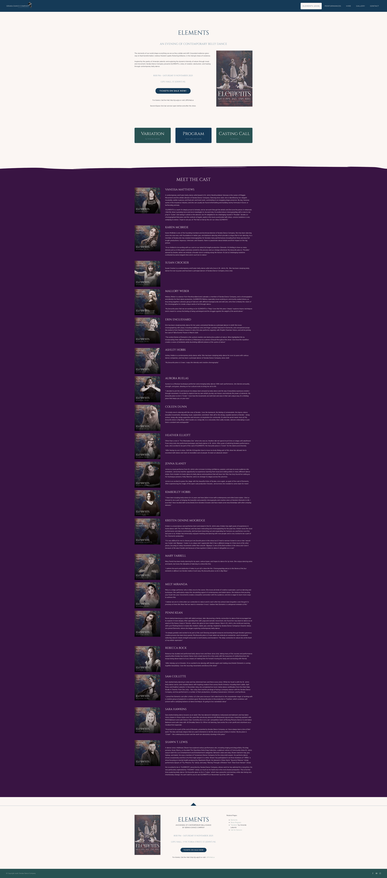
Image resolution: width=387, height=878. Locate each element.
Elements (234, 820)
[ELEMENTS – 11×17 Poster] (234, 51)
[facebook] (373, 873)
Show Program (236, 822)
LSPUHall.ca (210, 857)
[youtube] (376, 873)
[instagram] (380, 873)
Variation (234, 825)
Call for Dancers (236, 830)
